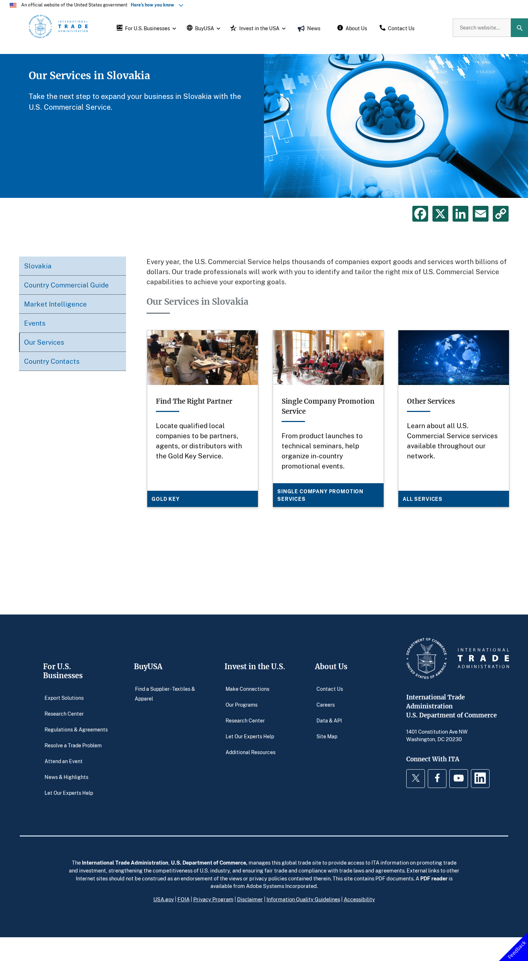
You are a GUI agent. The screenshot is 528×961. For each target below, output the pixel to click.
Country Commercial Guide (66, 285)
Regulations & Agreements (76, 729)
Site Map (326, 736)
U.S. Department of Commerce (208, 862)
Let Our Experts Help (69, 792)
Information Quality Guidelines (303, 899)
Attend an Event (64, 761)
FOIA (183, 899)
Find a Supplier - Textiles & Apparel (165, 693)
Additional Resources (250, 752)
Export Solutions (64, 697)
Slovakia (38, 266)
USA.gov (163, 899)
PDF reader (434, 878)
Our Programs (242, 704)
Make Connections (247, 688)
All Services (423, 499)
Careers (325, 704)
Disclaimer (250, 899)
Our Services (44, 342)
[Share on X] (440, 214)
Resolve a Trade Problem (73, 745)
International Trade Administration (125, 862)
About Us (331, 666)
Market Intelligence (55, 304)
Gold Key (166, 499)
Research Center (64, 713)
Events (35, 323)
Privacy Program (213, 899)
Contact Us (329, 688)
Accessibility (359, 899)
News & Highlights (66, 777)
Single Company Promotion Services (320, 495)
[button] (145, 27)
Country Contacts (52, 361)
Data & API (329, 720)
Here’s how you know (154, 5)
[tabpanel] (264, 126)
